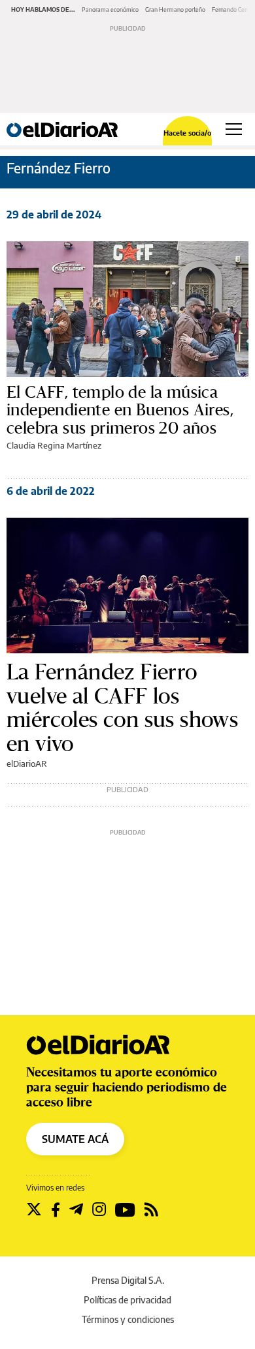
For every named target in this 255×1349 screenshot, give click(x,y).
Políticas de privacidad (127, 1299)
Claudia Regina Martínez (54, 445)
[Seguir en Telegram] (76, 1209)
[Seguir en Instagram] (99, 1209)
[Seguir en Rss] (151, 1209)
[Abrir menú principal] (234, 129)
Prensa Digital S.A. (128, 1280)
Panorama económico (110, 9)
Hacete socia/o (187, 132)
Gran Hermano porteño (175, 9)
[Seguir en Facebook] (55, 1209)
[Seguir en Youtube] (125, 1209)
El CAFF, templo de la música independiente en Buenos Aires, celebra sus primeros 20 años (120, 410)
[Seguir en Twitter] (34, 1209)
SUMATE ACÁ (75, 1139)
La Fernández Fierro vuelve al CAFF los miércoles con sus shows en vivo (122, 707)
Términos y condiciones (128, 1319)
